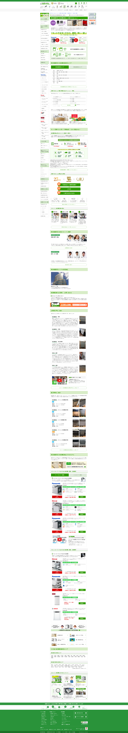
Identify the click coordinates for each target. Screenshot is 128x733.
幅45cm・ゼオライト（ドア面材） (45, 125)
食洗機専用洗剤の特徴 (44, 195)
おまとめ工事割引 (44, 719)
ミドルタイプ (44, 115)
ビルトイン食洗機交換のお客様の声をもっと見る (68, 387)
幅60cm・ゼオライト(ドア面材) (45, 133)
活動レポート (64, 722)
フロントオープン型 (45, 104)
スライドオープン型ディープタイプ (45, 102)
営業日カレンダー (44, 724)
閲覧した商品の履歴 (53, 722)
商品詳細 (81, 514)
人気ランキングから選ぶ (44, 64)
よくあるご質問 (43, 722)
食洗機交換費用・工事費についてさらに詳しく (68, 169)
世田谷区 (58, 656)
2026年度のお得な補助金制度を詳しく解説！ (58, 15)
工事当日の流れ (43, 59)
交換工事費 (42, 53)
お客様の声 (42, 155)
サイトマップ (43, 23)
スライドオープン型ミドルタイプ (45, 99)
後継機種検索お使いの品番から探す (44, 69)
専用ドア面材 (44, 138)
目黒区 (52, 657)
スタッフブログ (43, 159)
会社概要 (63, 713)
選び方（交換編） (44, 31)
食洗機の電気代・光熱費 (44, 197)
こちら (69, 288)
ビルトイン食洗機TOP (44, 21)
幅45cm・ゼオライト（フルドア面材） (45, 128)
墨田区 (55, 656)
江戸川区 (62, 655)
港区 (84, 656)
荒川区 (55, 655)
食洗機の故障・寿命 (44, 204)
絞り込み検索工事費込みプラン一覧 (44, 72)
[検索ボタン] (76, 3)
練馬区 (79, 656)
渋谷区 (80, 655)
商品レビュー (43, 161)
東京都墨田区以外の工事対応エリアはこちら (69, 86)
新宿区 (84, 655)
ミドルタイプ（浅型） (77, 474)
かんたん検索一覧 (53, 721)
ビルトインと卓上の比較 (44, 199)
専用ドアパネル (44, 110)
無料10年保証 (43, 57)
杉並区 (52, 656)
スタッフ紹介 (64, 718)
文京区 (82, 656)
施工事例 (42, 157)
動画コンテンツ (43, 153)
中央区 (69, 656)
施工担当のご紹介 (68, 264)
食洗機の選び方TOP (44, 29)
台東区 (62, 656)
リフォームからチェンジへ (66, 721)
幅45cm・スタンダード (45, 130)
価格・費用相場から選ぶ (44, 66)
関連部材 (43, 108)
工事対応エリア (43, 55)
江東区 (74, 655)
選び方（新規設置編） (45, 33)
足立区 (52, 655)
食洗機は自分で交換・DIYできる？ (44, 184)
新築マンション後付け (45, 44)
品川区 (77, 655)
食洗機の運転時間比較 (44, 191)
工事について (43, 147)
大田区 (65, 655)
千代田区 (65, 656)
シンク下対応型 (44, 106)
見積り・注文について (44, 145)
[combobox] (71, 3)
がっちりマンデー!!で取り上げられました (76, 15)
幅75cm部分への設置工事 (44, 46)
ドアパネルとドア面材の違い (45, 36)
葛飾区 (69, 655)
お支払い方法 (43, 721)
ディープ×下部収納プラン (45, 82)
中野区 (76, 656)
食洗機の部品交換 (43, 186)
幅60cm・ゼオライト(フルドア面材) (45, 136)
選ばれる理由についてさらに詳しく (68, 204)
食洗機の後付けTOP (44, 42)
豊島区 (72, 656)
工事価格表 (43, 718)
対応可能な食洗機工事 (44, 38)
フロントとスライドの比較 (45, 40)
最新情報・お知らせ (53, 713)
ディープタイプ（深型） (60, 474)
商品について (43, 143)
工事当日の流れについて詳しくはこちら (68, 227)
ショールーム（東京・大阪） (66, 716)
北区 (71, 655)
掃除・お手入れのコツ (44, 193)
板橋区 (58, 655)
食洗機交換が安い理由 (44, 48)
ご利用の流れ (43, 713)
